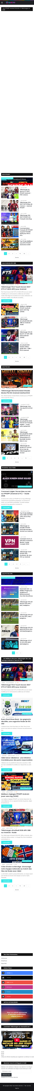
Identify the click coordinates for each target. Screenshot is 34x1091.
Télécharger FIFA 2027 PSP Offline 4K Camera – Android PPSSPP (26, 205)
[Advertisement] (17, 922)
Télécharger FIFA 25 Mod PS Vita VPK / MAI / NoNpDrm (26, 603)
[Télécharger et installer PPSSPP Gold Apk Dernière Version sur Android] (10, 529)
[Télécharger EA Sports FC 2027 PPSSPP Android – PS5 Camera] (10, 193)
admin (3, 184)
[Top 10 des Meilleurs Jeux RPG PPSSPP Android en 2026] (10, 244)
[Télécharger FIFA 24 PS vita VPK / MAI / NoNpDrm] (10, 618)
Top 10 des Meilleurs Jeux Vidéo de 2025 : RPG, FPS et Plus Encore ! (26, 515)
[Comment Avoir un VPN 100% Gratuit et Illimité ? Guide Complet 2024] (10, 542)
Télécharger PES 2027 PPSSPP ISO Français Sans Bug (26, 217)
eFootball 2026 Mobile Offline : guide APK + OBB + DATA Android (25, 347)
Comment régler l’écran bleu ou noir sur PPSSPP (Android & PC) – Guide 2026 (16, 493)
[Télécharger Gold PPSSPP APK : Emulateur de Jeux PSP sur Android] (10, 555)
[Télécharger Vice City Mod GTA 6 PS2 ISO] (10, 409)
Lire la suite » (6, 301)
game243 (4, 755)
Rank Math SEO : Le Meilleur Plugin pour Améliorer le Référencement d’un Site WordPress (26, 592)
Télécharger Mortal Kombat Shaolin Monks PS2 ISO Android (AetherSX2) (15, 392)
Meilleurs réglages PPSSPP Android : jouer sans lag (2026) (15, 181)
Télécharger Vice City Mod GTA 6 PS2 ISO (26, 408)
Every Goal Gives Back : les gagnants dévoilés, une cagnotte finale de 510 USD (16, 721)
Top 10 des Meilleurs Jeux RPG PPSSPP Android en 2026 (26, 243)
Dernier (17, 257)
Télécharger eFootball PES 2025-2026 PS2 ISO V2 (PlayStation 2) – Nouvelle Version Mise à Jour (26, 436)
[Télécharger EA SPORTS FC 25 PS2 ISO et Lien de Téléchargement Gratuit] (10, 449)
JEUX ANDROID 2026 (7, 178)
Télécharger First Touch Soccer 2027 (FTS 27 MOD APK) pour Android (15, 288)
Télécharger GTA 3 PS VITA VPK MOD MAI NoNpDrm (26, 642)
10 (20, 253)
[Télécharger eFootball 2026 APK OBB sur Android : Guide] (10, 322)
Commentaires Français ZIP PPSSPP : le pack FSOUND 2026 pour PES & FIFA (26, 231)
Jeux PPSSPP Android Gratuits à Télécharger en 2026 (16, 9)
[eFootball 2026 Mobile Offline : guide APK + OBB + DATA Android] (10, 348)
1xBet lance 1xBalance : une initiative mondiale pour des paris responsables (16, 759)
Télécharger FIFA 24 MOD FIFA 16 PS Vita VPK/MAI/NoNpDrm (26, 629)
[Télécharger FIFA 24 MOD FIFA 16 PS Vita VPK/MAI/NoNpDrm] (10, 631)
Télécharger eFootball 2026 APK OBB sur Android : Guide (26, 321)
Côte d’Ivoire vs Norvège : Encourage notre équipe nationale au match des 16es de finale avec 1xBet (16, 869)
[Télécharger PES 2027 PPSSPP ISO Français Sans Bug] (10, 218)
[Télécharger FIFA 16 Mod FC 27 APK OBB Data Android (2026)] (10, 335)
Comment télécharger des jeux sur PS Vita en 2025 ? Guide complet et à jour (16, 581)
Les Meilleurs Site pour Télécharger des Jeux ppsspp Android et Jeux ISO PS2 (16, 659)
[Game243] (10, 2)
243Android (4, 958)
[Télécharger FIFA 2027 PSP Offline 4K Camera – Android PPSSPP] (10, 206)
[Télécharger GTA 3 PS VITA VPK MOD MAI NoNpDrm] (10, 644)
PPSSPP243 (4, 960)
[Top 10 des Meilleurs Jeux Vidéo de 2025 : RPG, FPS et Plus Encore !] (10, 516)
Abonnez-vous (6, 1074)
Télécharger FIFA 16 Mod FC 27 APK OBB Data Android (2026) (26, 334)
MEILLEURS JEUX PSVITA (8, 577)
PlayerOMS (4, 963)
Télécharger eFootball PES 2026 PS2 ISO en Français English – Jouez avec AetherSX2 (26, 422)
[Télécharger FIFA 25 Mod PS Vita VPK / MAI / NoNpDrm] (10, 605)
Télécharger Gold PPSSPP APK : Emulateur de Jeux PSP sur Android (26, 554)
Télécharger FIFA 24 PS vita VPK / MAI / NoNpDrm (26, 616)
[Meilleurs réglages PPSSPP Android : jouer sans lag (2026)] (10, 309)
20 (24, 253)
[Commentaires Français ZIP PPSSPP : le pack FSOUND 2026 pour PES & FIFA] (10, 231)
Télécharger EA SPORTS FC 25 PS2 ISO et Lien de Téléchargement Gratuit (25, 449)
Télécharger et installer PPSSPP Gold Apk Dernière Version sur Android (26, 528)
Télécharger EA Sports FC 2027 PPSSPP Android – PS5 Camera (25, 192)
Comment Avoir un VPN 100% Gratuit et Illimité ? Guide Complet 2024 (26, 541)
